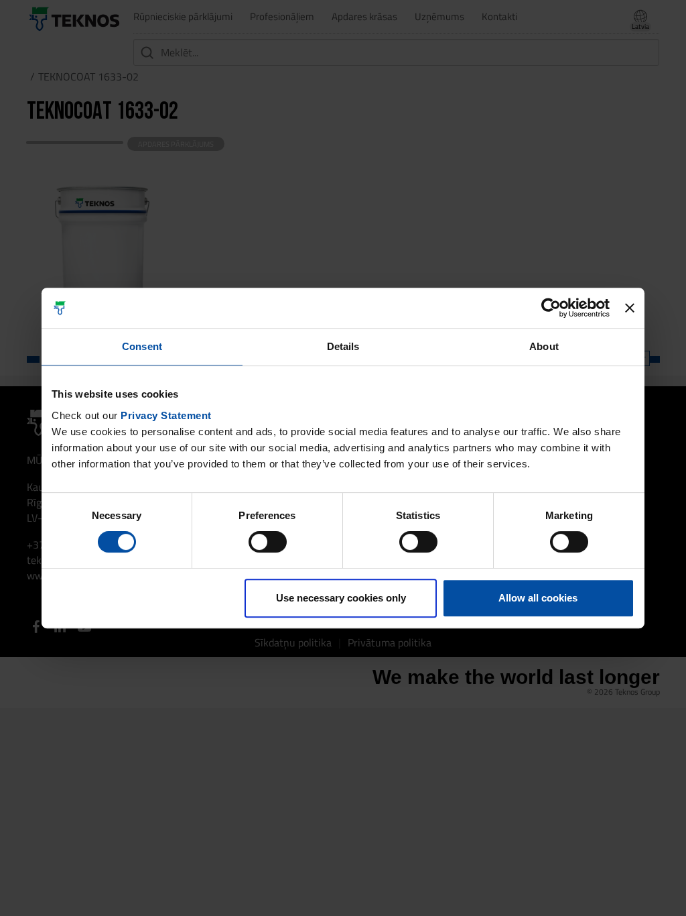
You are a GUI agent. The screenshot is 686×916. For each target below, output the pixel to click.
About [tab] (544, 346)
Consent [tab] (142, 346)
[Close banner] (629, 307)
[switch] (268, 542)
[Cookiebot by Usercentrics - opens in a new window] (551, 308)
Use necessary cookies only (341, 598)
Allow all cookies (537, 598)
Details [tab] (343, 346)
